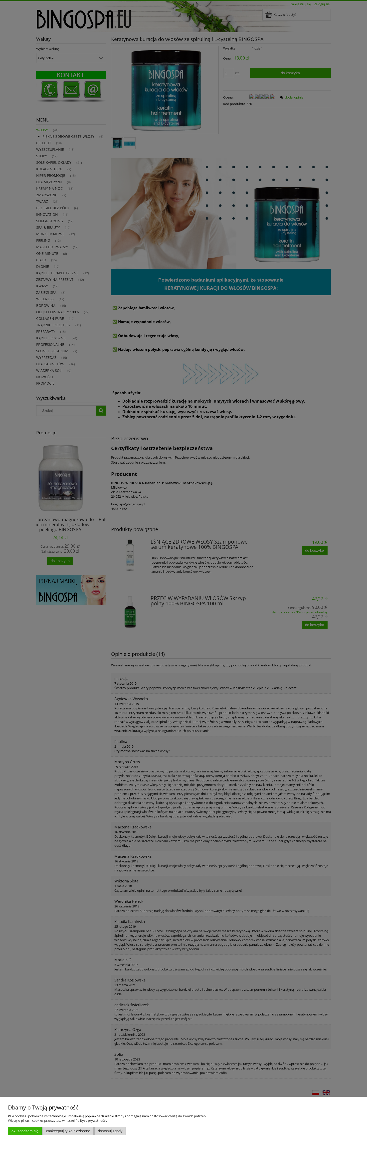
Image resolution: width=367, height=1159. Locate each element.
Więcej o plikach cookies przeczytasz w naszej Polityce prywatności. (57, 1120)
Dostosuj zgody (110, 1131)
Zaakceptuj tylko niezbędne (68, 1131)
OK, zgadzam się (24, 1131)
